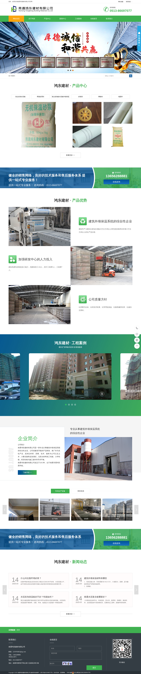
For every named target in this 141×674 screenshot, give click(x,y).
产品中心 (47, 19)
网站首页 (16, 19)
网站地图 (120, 1)
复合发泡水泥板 (20, 96)
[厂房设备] (117, 509)
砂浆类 (80, 96)
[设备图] (55, 509)
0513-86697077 (137, 328)
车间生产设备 (60, 491)
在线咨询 (116, 182)
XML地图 (69, 672)
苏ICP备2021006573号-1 (46, 672)
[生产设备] (24, 509)
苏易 (18, 630)
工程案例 (78, 19)
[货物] (86, 509)
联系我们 (128, 1)
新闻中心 (62, 19)
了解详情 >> (27, 472)
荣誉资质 (81, 491)
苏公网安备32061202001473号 (82, 672)
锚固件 (120, 96)
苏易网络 (62, 672)
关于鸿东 (31, 19)
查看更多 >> (70, 155)
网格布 (100, 96)
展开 (139, 39)
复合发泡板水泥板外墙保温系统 (60, 97)
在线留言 (93, 19)
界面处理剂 (40, 96)
